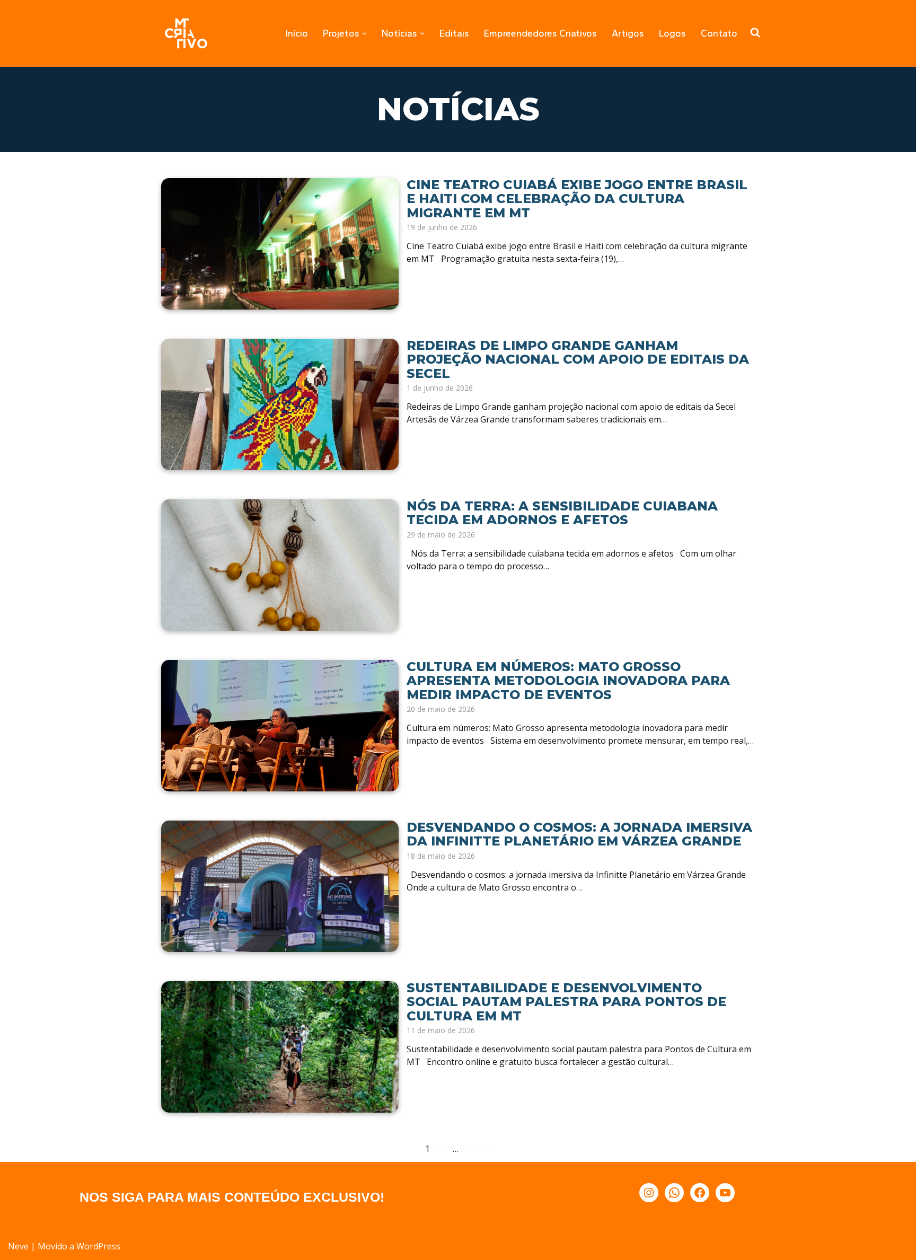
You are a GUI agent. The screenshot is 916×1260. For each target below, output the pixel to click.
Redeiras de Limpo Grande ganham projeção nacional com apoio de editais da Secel (578, 359)
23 (465, 1149)
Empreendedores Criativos (540, 33)
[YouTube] (725, 1192)
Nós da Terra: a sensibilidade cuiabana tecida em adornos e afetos (562, 512)
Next (481, 1149)
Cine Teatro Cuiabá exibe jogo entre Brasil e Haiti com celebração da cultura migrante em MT (577, 199)
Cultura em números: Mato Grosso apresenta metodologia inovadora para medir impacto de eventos (568, 680)
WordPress (98, 1246)
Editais (454, 33)
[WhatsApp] (674, 1192)
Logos (672, 33)
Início (297, 33)
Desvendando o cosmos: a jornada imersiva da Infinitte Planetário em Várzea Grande (579, 834)
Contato (719, 33)
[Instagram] (648, 1192)
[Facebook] (699, 1192)
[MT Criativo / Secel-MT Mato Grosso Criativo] (186, 33)
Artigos (628, 33)
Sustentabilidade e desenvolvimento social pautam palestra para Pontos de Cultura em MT (566, 1002)
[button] (364, 33)
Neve (18, 1246)
